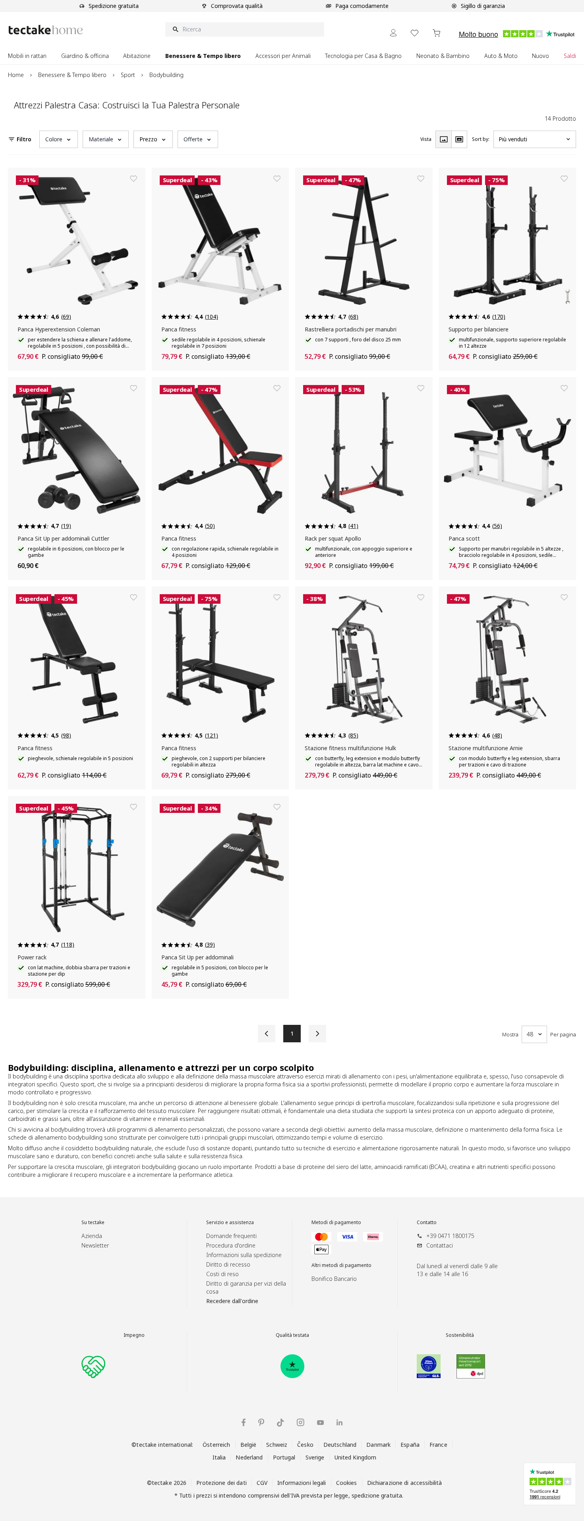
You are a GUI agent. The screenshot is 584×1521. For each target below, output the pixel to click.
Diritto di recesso (228, 1264)
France (438, 1444)
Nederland (249, 1457)
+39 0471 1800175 (450, 1236)
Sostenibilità (460, 1335)
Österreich (216, 1444)
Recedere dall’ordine (232, 1301)
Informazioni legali (301, 1482)
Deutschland (339, 1444)
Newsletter (95, 1245)
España (410, 1444)
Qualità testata (292, 1335)
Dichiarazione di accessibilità (404, 1482)
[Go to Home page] (45, 29)
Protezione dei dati (221, 1482)
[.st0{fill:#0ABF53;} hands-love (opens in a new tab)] (93, 1366)
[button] (58, 139)
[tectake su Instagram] (300, 1422)
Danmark (378, 1444)
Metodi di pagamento (336, 1222)
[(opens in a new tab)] (292, 1366)
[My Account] (393, 33)
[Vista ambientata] (459, 139)
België (248, 1444)
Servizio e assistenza (230, 1222)
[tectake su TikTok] (280, 1423)
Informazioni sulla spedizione (244, 1255)
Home (16, 75)
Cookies (346, 1482)
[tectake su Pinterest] (261, 1423)
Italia (219, 1457)
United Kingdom (356, 1457)
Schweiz (276, 1444)
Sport (128, 75)
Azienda (91, 1236)
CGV (262, 1482)
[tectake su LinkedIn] (339, 1422)
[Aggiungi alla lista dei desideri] (133, 178)
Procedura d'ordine (230, 1245)
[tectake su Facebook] (244, 1422)
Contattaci (439, 1245)
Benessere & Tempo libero (72, 75)
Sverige (315, 1457)
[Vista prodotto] (443, 139)
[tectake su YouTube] (320, 1422)
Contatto (427, 1222)
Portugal (284, 1457)
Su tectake (92, 1222)
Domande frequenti (231, 1236)
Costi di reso (222, 1274)
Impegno (134, 1335)
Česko (305, 1444)
